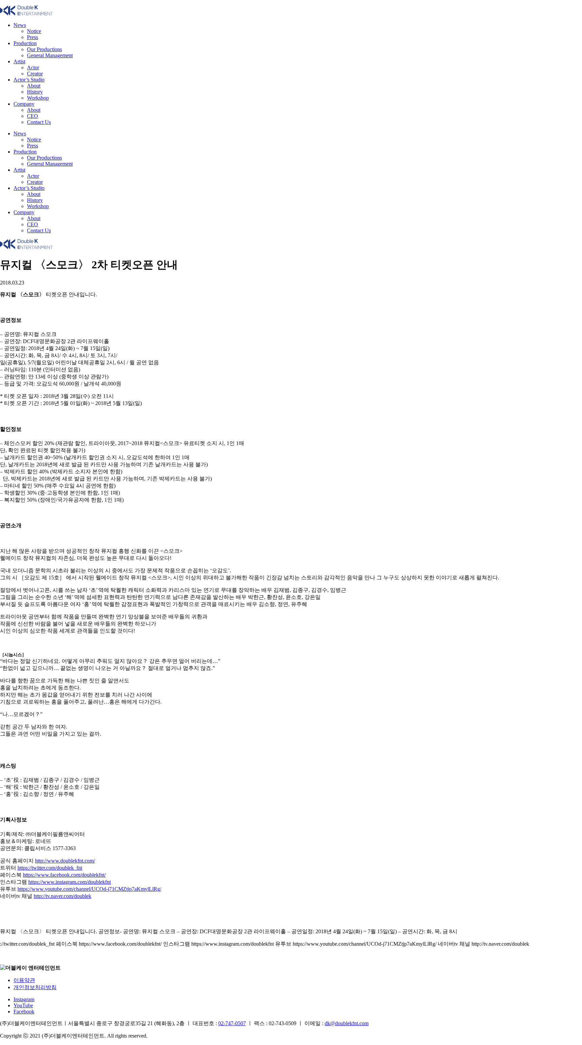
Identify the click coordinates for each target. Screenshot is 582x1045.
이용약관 (24, 980)
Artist (19, 61)
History (35, 92)
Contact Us (39, 122)
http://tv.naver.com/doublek (62, 896)
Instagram (23, 999)
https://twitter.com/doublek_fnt (50, 868)
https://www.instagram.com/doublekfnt (69, 882)
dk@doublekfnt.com (346, 1023)
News (19, 25)
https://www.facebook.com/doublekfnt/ (64, 875)
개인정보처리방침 (35, 987)
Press (32, 37)
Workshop (38, 98)
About (33, 86)
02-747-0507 (232, 1023)
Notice (34, 31)
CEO (32, 116)
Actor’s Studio (28, 79)
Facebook (23, 1011)
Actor (33, 67)
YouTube (23, 1005)
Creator (35, 73)
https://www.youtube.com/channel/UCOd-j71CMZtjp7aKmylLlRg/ (89, 889)
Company (23, 104)
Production (25, 43)
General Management (50, 55)
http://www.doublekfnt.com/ (65, 861)
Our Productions (44, 49)
